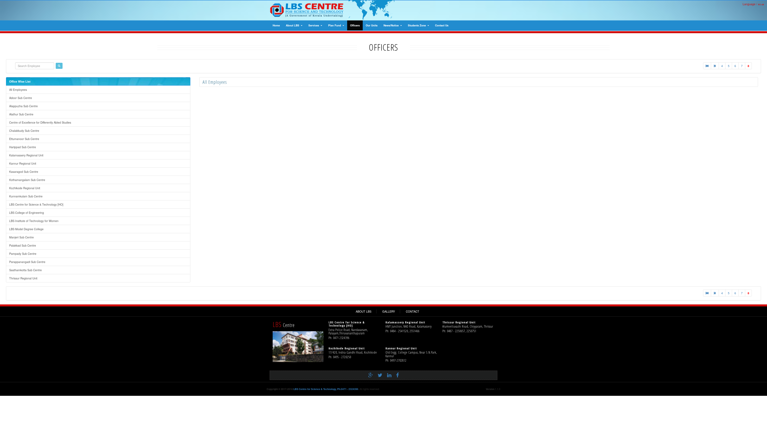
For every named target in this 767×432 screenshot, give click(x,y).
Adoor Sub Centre (20, 98)
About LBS (293, 25)
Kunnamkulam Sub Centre (26, 196)
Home (276, 25)
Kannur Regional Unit (22, 163)
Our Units (372, 25)
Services (314, 25)
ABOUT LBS (363, 311)
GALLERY (388, 311)
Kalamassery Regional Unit (26, 155)
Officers (355, 25)
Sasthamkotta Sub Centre (25, 270)
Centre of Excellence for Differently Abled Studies (40, 122)
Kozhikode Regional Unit (24, 188)
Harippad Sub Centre (22, 147)
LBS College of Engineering (26, 213)
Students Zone (417, 25)
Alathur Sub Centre (21, 114)
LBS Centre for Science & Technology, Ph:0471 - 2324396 (325, 389)
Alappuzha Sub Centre (23, 106)
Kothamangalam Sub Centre (27, 180)
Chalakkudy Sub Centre (24, 131)
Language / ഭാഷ (753, 4)
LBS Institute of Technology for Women (34, 221)
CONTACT (412, 311)
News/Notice (391, 25)
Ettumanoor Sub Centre (24, 139)
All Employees (18, 90)
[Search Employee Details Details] (59, 66)
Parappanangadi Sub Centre (27, 262)
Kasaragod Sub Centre (23, 172)
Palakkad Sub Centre (22, 245)
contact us (441, 25)
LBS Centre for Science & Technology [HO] (36, 204)
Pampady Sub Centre (22, 254)
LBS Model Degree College (26, 229)
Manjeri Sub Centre (21, 237)
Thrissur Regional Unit (23, 278)
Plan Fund (335, 25)
